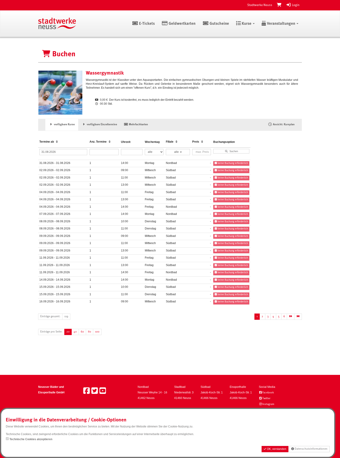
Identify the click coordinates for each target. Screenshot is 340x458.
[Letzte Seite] (298, 317)
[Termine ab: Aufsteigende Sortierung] (57, 142)
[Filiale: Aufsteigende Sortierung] (176, 142)
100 (97, 331)
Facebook (268, 392)
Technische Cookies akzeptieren (30, 439)
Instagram (268, 404)
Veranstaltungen (281, 24)
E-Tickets (146, 24)
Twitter (266, 398)
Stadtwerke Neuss (259, 5)
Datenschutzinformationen (311, 449)
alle (176, 152)
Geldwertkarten (181, 24)
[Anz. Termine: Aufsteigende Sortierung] (110, 142)
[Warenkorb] (279, 5)
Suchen (233, 151)
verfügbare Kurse (64, 124)
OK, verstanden (276, 449)
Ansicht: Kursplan (283, 124)
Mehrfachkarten (138, 124)
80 (89, 331)
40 (75, 331)
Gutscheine (219, 24)
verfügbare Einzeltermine (101, 124)
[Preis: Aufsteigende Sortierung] (202, 142)
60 (82, 331)
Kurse (246, 24)
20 (68, 331)
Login (295, 5)
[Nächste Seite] (290, 317)
